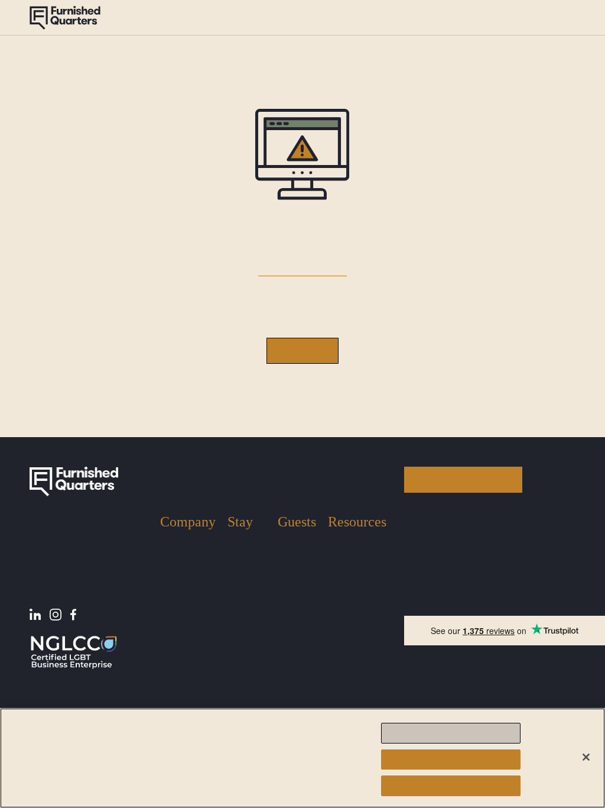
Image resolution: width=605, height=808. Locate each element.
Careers (174, 626)
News (338, 563)
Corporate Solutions (292, 17)
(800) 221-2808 (546, 17)
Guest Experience (202, 17)
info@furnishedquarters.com (457, 560)
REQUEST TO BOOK (463, 480)
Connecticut (246, 642)
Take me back (302, 350)
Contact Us (180, 609)
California (245, 619)
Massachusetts (245, 596)
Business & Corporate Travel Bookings (245, 685)
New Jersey (239, 568)
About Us (131, 17)
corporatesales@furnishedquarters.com (476, 602)
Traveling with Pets (295, 588)
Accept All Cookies (450, 785)
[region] (302, 758)
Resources (369, 17)
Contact (418, 17)
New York (245, 546)
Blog (337, 546)
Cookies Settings (451, 733)
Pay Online (348, 598)
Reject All (450, 759)
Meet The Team (177, 568)
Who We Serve (187, 591)
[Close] (586, 757)
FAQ (336, 581)
